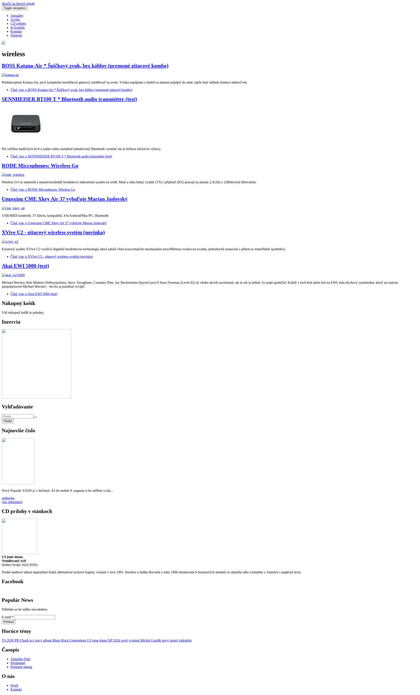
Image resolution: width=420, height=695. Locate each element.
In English (17, 27)
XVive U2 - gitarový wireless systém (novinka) (53, 232)
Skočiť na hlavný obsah (18, 3)
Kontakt (16, 31)
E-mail (8, 617)
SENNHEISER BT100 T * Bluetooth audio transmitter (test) (69, 99)
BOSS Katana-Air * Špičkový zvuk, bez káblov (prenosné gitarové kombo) (85, 65)
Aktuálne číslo (20, 659)
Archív (15, 19)
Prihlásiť (9, 621)
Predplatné (17, 663)
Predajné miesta (21, 667)
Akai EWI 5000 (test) (25, 266)
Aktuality (16, 16)
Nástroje (16, 35)
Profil (14, 685)
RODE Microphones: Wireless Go (40, 165)
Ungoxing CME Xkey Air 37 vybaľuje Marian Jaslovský (65, 199)
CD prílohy (18, 23)
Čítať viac (71, 90)
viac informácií (12, 502)
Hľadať (8, 421)
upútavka (8, 498)
